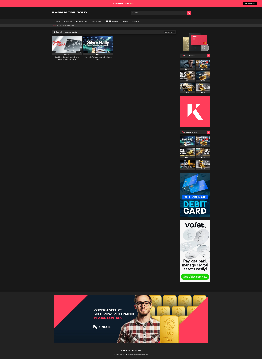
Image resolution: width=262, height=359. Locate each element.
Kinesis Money (83, 21)
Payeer (125, 21)
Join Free (69, 21)
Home (58, 21)
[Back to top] (255, 353)
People (136, 21)
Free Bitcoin (98, 21)
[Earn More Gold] (69, 13)
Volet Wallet (115, 21)
